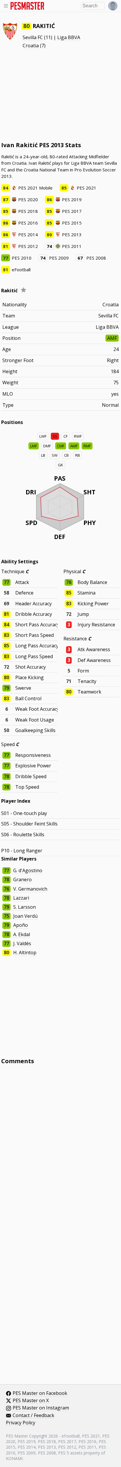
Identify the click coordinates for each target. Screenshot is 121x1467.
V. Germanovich (30, 889)
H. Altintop (24, 952)
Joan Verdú (25, 916)
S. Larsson (24, 907)
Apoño (20, 925)
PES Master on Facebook (40, 1393)
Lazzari (21, 898)
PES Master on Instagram (41, 1408)
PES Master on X (31, 1401)
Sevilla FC (33, 37)
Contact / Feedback (33, 1416)
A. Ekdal (21, 934)
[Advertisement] (60, 95)
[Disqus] (60, 1148)
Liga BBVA (68, 37)
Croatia (31, 45)
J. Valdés (22, 943)
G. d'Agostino (27, 870)
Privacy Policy (20, 1423)
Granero (22, 879)
